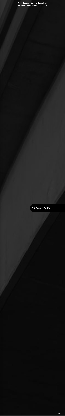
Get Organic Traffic (40, 208)
